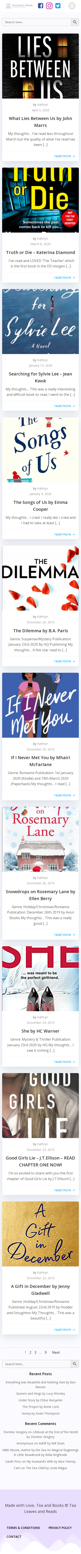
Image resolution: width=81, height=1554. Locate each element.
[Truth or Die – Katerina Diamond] (40, 199)
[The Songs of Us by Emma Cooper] (40, 449)
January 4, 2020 (40, 494)
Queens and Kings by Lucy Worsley (40, 1393)
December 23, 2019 (40, 1150)
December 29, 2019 (40, 622)
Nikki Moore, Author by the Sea (24, 1450)
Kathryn (42, 104)
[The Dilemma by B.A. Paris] (40, 578)
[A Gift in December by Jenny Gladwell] (40, 1233)
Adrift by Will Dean (52, 1443)
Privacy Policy (60, 1528)
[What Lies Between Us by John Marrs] (40, 65)
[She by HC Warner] (40, 978)
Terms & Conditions (23, 1528)
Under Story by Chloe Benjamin (40, 1400)
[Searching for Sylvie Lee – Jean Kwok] (40, 321)
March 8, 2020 (40, 244)
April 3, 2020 (40, 110)
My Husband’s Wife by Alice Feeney (51, 1461)
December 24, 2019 (40, 1022)
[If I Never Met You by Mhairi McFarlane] (40, 704)
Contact (13, 1537)
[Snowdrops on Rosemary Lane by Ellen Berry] (40, 838)
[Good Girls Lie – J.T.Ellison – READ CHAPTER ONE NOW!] (40, 1105)
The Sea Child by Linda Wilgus (46, 1468)
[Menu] (72, 6)
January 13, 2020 (40, 365)
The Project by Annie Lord (40, 1407)
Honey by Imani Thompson (41, 1413)
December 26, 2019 (40, 883)
